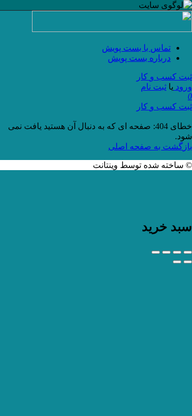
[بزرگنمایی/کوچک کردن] (155, 252)
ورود (182, 86)
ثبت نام (153, 86)
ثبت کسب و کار (164, 76)
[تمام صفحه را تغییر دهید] (166, 252)
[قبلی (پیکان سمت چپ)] (187, 261)
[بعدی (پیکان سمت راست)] (177, 261)
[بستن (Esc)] (187, 252)
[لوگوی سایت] (112, 29)
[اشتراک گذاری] (177, 252)
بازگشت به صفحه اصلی (150, 146)
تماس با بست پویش (136, 47)
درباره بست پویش (139, 57)
